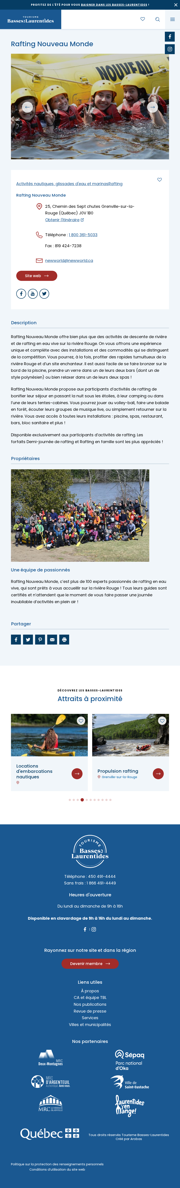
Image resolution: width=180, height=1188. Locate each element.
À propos (90, 991)
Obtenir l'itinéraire (62, 220)
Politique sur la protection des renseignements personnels (57, 1164)
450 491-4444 (102, 876)
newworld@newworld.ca (69, 260)
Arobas (136, 1139)
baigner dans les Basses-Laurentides (114, 5)
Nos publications (90, 1004)
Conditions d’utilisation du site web (57, 1169)
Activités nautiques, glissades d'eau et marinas (62, 183)
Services (90, 1017)
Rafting (115, 183)
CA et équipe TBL (90, 997)
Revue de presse (90, 1011)
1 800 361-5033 (83, 235)
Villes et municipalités (90, 1024)
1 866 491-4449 (101, 883)
